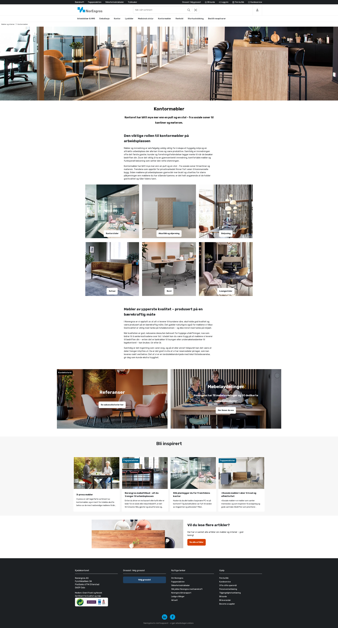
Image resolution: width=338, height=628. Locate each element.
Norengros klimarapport (181, 593)
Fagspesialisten (94, 2)
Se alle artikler (196, 542)
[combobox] (166, 10)
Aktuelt (174, 600)
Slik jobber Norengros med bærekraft (187, 589)
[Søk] (188, 10)
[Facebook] (172, 617)
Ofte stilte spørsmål (228, 585)
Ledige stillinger (177, 596)
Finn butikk (224, 578)
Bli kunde (223, 596)
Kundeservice (225, 582)
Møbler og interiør (8, 24)
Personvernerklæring (228, 589)
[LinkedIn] (164, 617)
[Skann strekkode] (195, 10)
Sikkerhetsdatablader (114, 2)
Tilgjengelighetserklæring (230, 593)
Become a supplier (227, 604)
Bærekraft (79, 2)
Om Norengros (177, 578)
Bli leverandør (225, 600)
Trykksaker (132, 2)
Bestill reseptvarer (217, 19)
